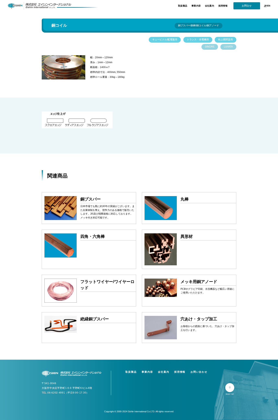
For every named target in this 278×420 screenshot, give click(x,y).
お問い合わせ (198, 371)
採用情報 (223, 5)
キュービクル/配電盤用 (164, 39)
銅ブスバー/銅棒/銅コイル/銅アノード (198, 25)
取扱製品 (182, 5)
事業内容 (196, 5)
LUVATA (228, 46)
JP (265, 5)
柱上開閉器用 (225, 39)
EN (268, 5)
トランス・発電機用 (198, 39)
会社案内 (209, 5)
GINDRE (210, 46)
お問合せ (247, 5)
